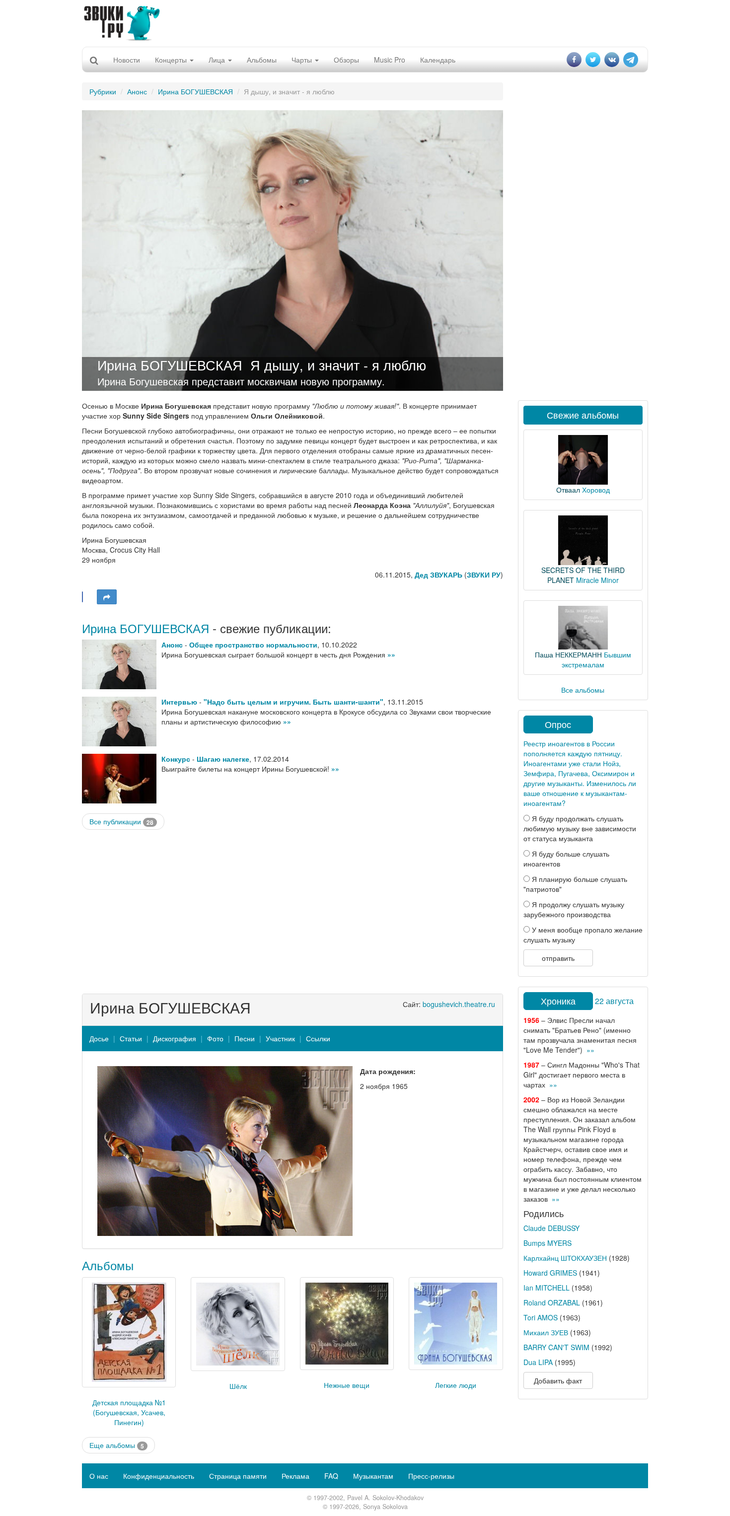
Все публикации (121, 821)
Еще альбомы (116, 1445)
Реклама (295, 1476)
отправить (558, 958)
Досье (99, 1038)
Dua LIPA (538, 1362)
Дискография (174, 1038)
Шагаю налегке (223, 759)
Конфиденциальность (158, 1476)
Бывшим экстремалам (596, 659)
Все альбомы (582, 690)
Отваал (568, 490)
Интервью (179, 702)
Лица (218, 60)
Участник (280, 1038)
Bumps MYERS (547, 1243)
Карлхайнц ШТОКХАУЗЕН (565, 1258)
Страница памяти (238, 1476)
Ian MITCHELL (546, 1288)
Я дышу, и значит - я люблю (338, 364)
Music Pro (389, 60)
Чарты (303, 60)
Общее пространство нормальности (253, 645)
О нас (98, 1476)
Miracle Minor (597, 580)
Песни (244, 1038)
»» (391, 654)
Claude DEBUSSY (551, 1228)
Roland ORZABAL (551, 1302)
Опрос (558, 724)
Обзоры (346, 60)
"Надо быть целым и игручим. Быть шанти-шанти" (293, 702)
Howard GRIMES (550, 1273)
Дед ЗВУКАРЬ (438, 574)
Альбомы (262, 60)
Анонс (137, 91)
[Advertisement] (365, 22)
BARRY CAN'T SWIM (556, 1347)
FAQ (331, 1476)
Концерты (172, 60)
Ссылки (318, 1038)
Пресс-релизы (431, 1476)
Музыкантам (373, 1476)
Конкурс (175, 759)
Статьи (131, 1038)
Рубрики (102, 91)
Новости (126, 60)
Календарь (437, 60)
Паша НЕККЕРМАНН (568, 654)
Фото (215, 1038)
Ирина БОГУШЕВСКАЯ (195, 91)
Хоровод (596, 490)
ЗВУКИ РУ (484, 574)
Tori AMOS (540, 1317)
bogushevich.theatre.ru (459, 1004)
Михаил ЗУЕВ (545, 1332)
